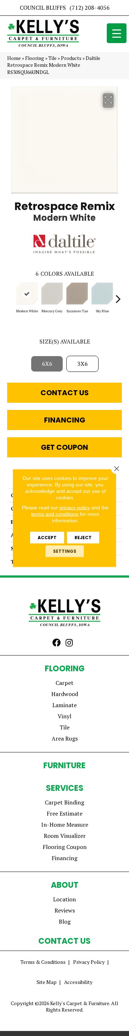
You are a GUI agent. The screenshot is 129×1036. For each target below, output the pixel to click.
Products (71, 58)
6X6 (47, 364)
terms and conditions (54, 514)
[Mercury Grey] (51, 293)
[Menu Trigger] (116, 33)
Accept (47, 538)
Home (14, 58)
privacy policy (74, 507)
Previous (10, 295)
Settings (64, 551)
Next (118, 295)
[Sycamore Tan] (77, 293)
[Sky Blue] (102, 293)
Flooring (34, 58)
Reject (83, 538)
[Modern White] (26, 293)
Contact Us (64, 393)
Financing (64, 420)
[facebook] (56, 643)
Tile (52, 58)
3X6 (82, 364)
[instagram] (69, 643)
